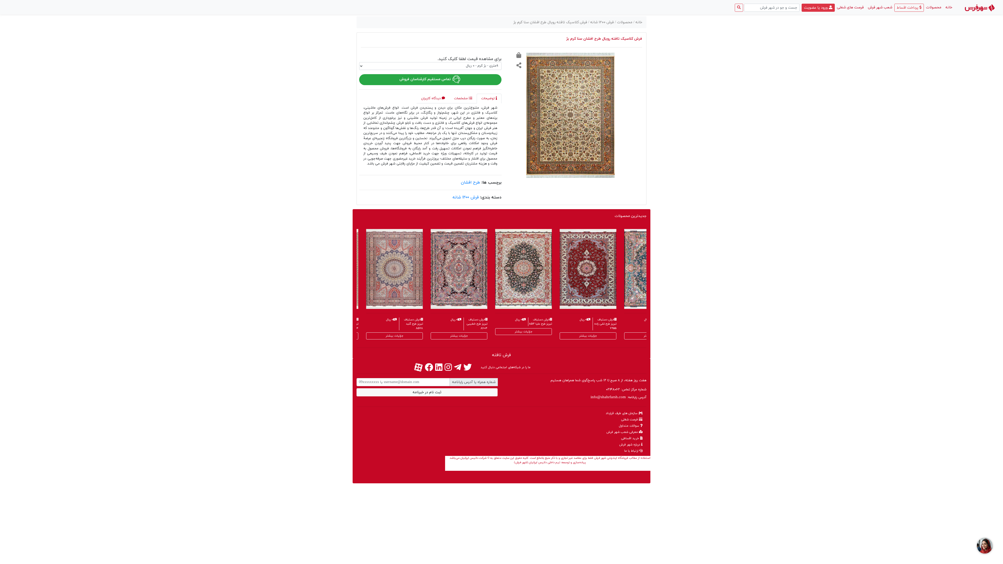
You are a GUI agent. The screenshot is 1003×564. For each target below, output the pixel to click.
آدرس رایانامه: (618, 397)
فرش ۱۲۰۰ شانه (466, 197)
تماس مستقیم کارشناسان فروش (425, 79)
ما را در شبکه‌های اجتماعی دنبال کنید (505, 367)
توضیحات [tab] (488, 98)
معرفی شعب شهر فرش (623, 432)
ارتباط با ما (631, 451)
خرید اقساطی (630, 438)
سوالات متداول (629, 426)
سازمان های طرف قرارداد (622, 413)
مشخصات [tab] (461, 98)
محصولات (933, 7)
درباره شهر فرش (630, 445)
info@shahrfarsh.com (608, 397)
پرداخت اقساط (908, 7)
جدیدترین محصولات (630, 216)
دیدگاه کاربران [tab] (431, 98)
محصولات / (624, 22)
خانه (947, 7)
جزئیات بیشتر (356, 336)
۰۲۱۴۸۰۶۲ (613, 389)
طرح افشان (470, 182)
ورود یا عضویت (816, 7)
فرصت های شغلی (850, 7)
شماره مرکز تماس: (626, 389)
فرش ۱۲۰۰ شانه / (601, 22)
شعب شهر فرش (880, 7)
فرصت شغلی (630, 420)
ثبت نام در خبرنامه (427, 392)
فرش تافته (501, 355)
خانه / (637, 22)
